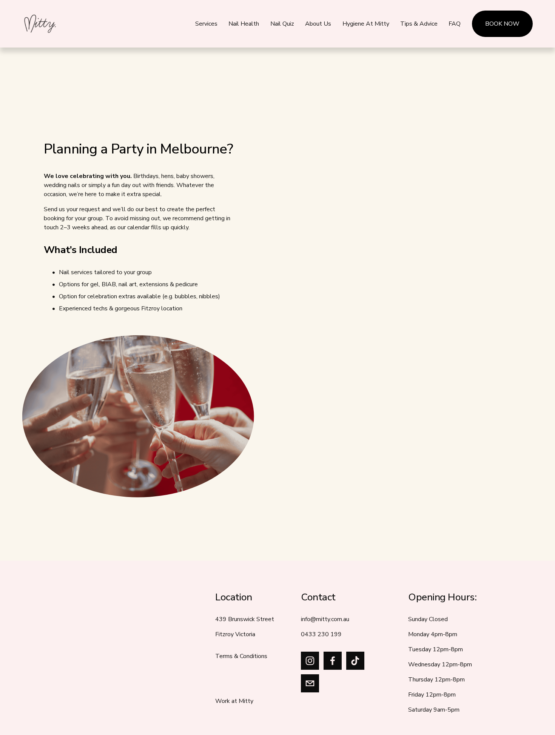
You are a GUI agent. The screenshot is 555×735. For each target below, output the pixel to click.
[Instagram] (310, 661)
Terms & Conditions (241, 656)
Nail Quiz (282, 24)
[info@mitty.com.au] (310, 683)
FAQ (455, 24)
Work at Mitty (234, 701)
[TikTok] (355, 661)
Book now (502, 24)
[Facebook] (333, 661)
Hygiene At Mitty (365, 24)
